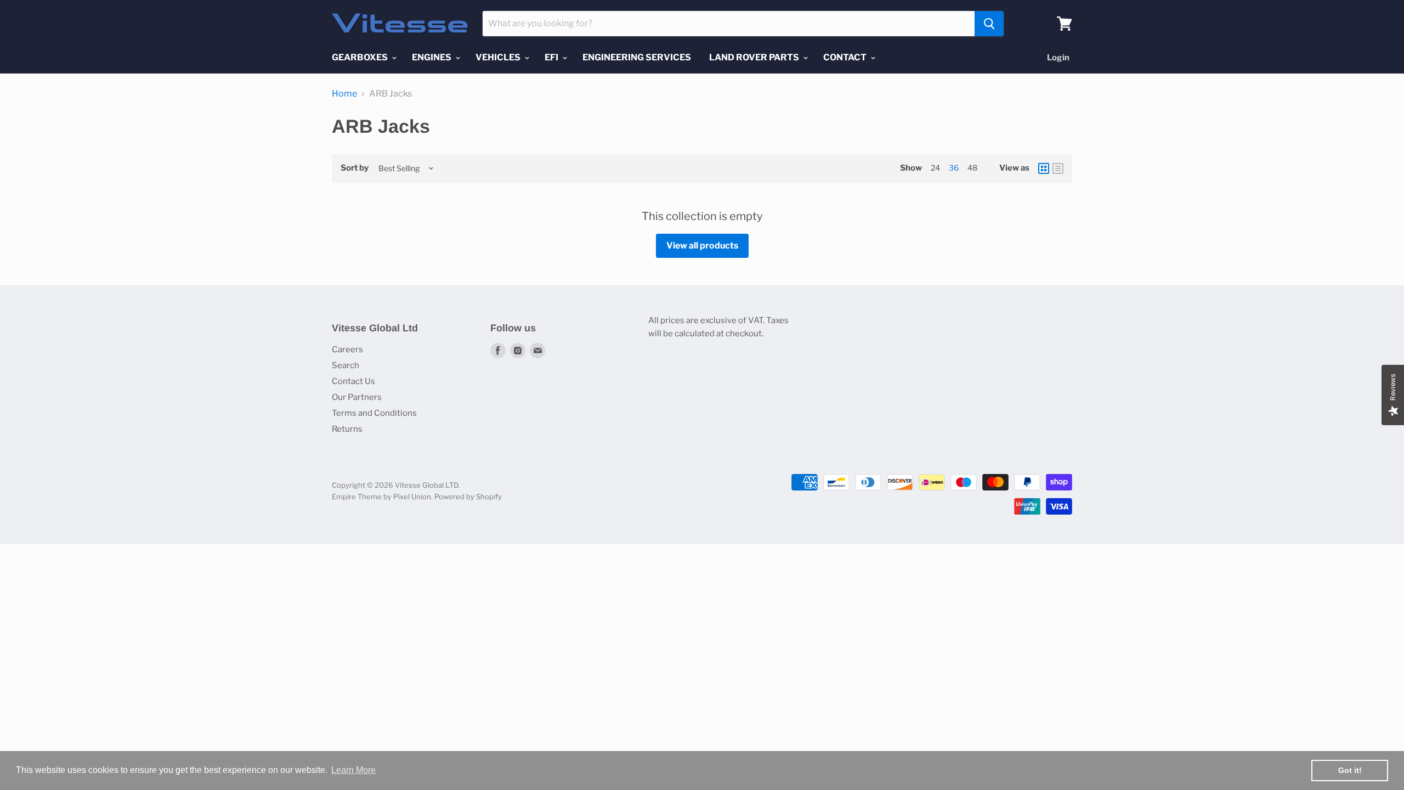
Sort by (355, 168)
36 (954, 167)
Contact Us (353, 381)
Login (1058, 58)
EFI (552, 57)
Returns (347, 429)
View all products (702, 245)
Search (345, 365)
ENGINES (432, 57)
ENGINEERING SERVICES (636, 57)
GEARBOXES (360, 57)
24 (935, 167)
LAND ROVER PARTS (755, 57)
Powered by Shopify (468, 496)
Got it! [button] (1350, 770)
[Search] (989, 23)
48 (972, 167)
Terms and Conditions (374, 413)
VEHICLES (498, 57)
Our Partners (357, 397)
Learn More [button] (353, 770)
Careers (347, 349)
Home (344, 94)
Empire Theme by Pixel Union (381, 496)
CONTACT (845, 57)
